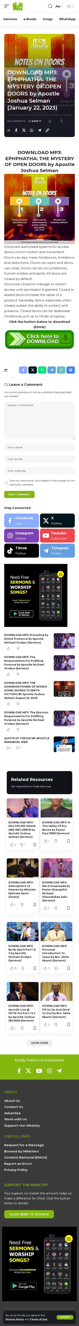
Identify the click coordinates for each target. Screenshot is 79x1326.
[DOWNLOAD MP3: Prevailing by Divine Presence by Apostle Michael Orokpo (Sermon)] (64, 641)
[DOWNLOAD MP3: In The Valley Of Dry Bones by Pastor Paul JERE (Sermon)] (56, 807)
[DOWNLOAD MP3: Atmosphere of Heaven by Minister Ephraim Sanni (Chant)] (23, 867)
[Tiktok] (21, 551)
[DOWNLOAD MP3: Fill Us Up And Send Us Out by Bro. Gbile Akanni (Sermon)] (56, 991)
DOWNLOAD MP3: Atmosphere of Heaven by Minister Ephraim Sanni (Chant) (22, 890)
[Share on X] (23, 130)
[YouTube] (39, 1070)
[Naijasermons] (17, 6)
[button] (65, 1317)
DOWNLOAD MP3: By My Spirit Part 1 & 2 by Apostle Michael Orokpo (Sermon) (22, 953)
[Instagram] (21, 536)
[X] (57, 521)
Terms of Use (38, 1319)
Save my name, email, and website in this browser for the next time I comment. (42, 482)
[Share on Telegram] (39, 130)
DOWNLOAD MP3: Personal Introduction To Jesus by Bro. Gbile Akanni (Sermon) (55, 953)
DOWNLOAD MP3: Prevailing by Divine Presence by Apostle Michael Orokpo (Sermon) (26, 638)
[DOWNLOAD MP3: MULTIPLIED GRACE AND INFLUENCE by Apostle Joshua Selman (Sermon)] (23, 807)
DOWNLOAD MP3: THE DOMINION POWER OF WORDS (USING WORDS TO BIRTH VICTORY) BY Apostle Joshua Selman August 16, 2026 (25, 690)
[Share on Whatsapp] (31, 130)
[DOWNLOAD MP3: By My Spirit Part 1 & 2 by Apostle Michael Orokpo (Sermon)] (23, 931)
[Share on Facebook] (16, 130)
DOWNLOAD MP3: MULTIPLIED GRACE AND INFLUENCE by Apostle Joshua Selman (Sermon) (22, 830)
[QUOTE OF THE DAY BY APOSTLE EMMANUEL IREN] (64, 744)
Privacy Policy (15, 1319)
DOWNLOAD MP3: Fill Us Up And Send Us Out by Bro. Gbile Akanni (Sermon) (56, 1011)
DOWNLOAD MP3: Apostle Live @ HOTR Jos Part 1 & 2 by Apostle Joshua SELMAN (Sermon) (21, 1013)
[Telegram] (57, 551)
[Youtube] (57, 536)
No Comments (16, 121)
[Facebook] (21, 521)
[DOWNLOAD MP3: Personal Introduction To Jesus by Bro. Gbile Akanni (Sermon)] (56, 931)
